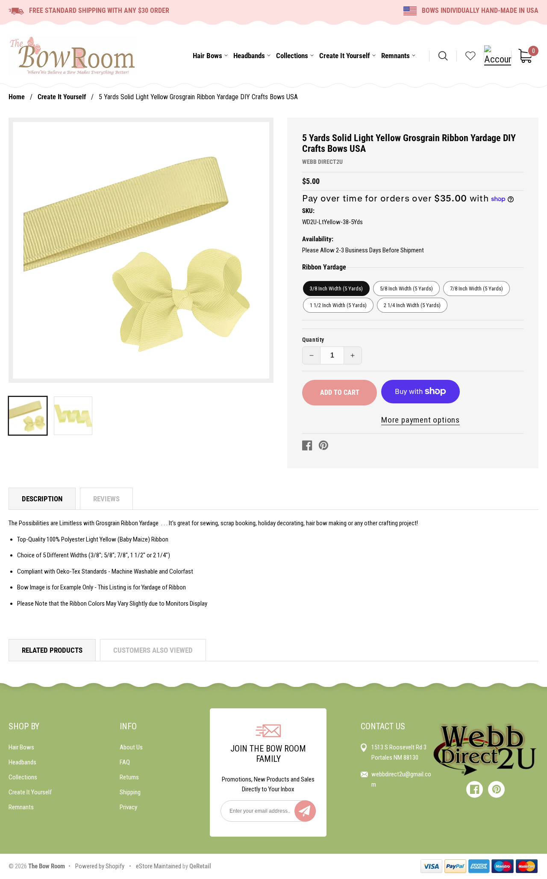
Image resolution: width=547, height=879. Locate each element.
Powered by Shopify (99, 866)
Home (17, 97)
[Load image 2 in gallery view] (73, 416)
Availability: (317, 239)
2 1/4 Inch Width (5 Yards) (412, 305)
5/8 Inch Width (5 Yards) (406, 288)
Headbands (22, 762)
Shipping (130, 792)
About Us (131, 747)
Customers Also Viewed (153, 650)
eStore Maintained (158, 866)
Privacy (128, 807)
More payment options (420, 420)
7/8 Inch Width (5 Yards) (476, 288)
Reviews (106, 498)
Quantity (313, 339)
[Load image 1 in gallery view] (28, 416)
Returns (129, 777)
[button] (207, 56)
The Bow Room (46, 866)
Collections (23, 777)
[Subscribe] (305, 811)
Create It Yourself (62, 97)
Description (42, 498)
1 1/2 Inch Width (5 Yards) (338, 305)
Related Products (52, 650)
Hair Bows (21, 747)
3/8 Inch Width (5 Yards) (336, 288)
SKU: (308, 211)
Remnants (21, 807)
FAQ (125, 762)
